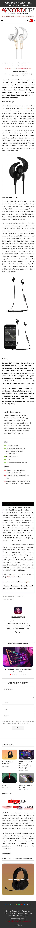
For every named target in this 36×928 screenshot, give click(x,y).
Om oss (7, 2)
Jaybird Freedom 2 (8, 596)
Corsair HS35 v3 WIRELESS (7, 763)
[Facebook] (8, 904)
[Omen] (9, 778)
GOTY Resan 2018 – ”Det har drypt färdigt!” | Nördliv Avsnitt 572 (26, 765)
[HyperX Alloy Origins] (18, 657)
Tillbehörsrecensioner (23, 63)
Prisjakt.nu (10, 577)
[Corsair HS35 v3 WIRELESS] (9, 754)
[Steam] (27, 904)
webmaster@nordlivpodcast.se (18, 921)
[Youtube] (21, 904)
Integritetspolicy (22, 5)
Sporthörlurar (7, 599)
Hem (4, 63)
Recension (20, 596)
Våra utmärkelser (9, 4)
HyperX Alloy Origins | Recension (18, 669)
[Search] (25, 20)
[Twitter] (10, 904)
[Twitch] (30, 904)
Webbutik (11, 5)
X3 (21, 108)
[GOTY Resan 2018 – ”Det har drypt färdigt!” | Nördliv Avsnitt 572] (26, 754)
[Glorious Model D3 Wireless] (26, 778)
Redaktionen (15, 2)
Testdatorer (25, 2)
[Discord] (13, 904)
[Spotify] (19, 904)
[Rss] (16, 904)
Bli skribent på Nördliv (24, 4)
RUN (28, 108)
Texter (11, 63)
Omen (4, 785)
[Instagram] (5, 904)
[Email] (24, 904)
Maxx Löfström (10, 74)
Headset (10, 65)
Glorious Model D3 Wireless (26, 786)
